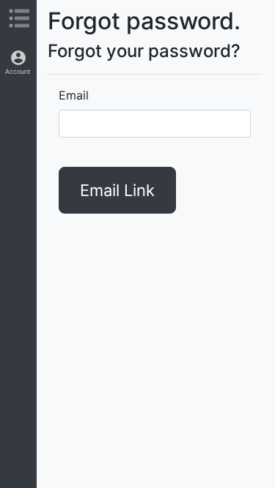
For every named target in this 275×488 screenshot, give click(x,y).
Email (74, 95)
